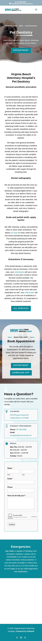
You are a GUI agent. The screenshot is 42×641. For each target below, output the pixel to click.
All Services (21, 308)
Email (10, 479)
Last (23, 474)
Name (10, 468)
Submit (12, 525)
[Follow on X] (25, 637)
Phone (10, 487)
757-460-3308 (21, 2)
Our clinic (9, 551)
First (8, 474)
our (12, 233)
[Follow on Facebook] (17, 637)
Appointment (21, 50)
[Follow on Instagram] (21, 637)
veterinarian (19, 272)
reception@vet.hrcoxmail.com (21, 435)
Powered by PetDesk (25, 631)
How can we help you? (16, 495)
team (16, 233)
